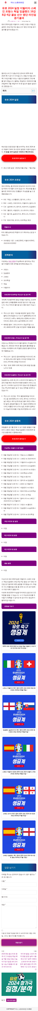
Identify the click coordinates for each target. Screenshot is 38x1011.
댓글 (4, 904)
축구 (19, 21)
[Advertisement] (19, 50)
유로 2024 (12, 261)
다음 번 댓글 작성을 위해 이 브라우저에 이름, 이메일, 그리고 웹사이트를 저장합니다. (19, 934)
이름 (4, 881)
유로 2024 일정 (11, 1000)
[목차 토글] (32, 91)
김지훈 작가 (13, 21)
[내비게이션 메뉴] (35, 3)
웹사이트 (5, 897)
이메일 (4, 889)
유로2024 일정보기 (19, 158)
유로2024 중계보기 (19, 439)
